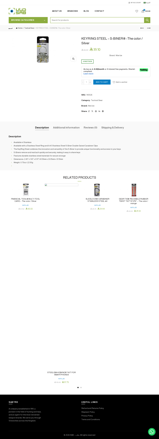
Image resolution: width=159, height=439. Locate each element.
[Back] (10, 28)
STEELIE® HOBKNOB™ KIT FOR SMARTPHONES (61, 373)
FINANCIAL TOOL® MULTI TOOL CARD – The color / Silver (25, 200)
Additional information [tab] (66, 127)
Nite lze (91, 106)
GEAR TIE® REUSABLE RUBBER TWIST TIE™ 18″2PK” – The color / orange (133, 201)
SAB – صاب (74, 435)
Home (20, 28)
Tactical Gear (29, 28)
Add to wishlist (121, 82)
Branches (72, 11)
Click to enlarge (73, 58)
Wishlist (137, 11)
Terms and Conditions (90, 419)
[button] (152, 432)
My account (136, 2)
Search (147, 20)
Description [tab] (42, 127)
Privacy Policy (87, 416)
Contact (99, 11)
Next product (148, 28)
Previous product (142, 28)
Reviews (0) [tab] (90, 127)
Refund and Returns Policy (92, 408)
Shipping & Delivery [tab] (112, 127)
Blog (86, 11)
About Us (57, 11)
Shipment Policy (88, 412)
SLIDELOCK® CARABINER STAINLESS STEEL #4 (97, 200)
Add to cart (102, 82)
